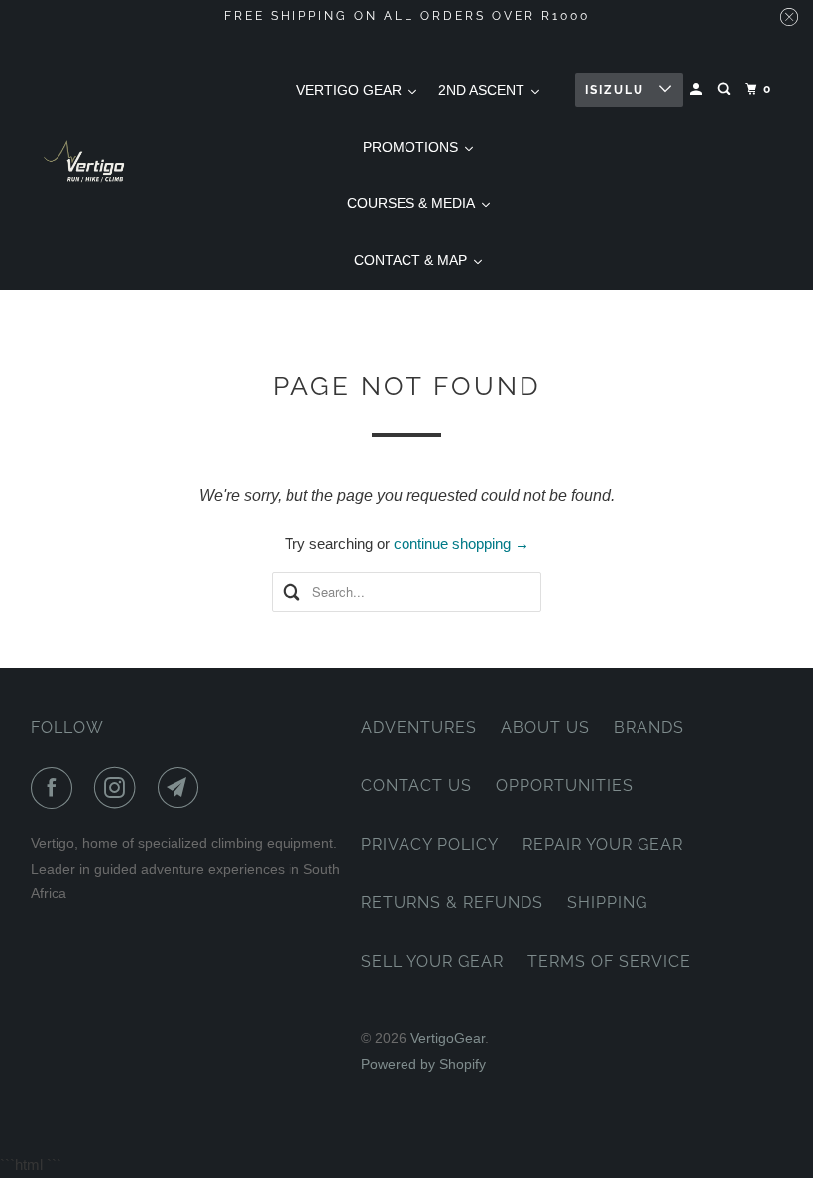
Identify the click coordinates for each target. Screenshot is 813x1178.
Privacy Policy (430, 844)
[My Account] (698, 89)
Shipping (607, 902)
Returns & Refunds (452, 902)
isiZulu (617, 90)
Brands (649, 727)
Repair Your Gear (603, 844)
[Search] (726, 89)
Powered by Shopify (423, 1064)
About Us (545, 727)
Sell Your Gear (432, 961)
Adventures (419, 727)
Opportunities (565, 785)
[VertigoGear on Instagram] (119, 788)
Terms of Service (609, 961)
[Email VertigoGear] (182, 788)
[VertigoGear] (85, 161)
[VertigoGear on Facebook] (55, 788)
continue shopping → (461, 543)
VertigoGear (447, 1038)
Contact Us (416, 785)
